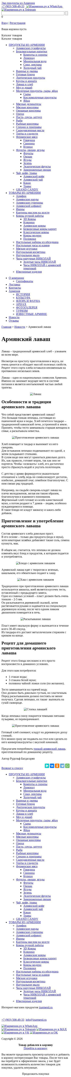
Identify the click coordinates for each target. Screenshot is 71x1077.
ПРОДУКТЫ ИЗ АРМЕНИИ (27, 44)
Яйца (26, 100)
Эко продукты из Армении (18, 3)
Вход (4, 22)
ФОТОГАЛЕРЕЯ (26, 307)
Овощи (27, 156)
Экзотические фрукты (37, 166)
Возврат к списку (12, 768)
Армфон (21, 196)
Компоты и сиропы (35, 54)
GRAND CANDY (27, 189)
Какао (27, 182)
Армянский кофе (33, 176)
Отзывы (14, 320)
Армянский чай (33, 179)
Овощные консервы (28, 110)
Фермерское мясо (27, 136)
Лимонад (29, 58)
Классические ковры (36, 232)
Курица (28, 146)
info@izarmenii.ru (36, 1019)
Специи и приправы (29, 127)
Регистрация (17, 22)
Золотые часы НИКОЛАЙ (39, 261)
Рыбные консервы (27, 123)
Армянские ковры (34, 225)
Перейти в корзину (35, 1048)
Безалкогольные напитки (31, 51)
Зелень (27, 163)
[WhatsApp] (67, 766)
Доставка (14, 284)
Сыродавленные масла (30, 130)
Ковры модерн (32, 235)
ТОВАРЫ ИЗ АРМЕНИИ (25, 192)
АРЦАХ (21, 304)
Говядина (29, 140)
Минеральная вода (34, 61)
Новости (14, 317)
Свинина (29, 143)
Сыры (27, 94)
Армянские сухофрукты (31, 48)
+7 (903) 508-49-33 (12, 6)
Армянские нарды (27, 199)
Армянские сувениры (29, 202)
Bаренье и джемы (27, 71)
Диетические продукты (30, 77)
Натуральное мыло (28, 255)
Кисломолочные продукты (40, 97)
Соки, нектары (32, 64)
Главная (6, 326)
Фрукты (28, 153)
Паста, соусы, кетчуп (29, 117)
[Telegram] (62, 766)
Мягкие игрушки (26, 248)
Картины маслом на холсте (33, 212)
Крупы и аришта (26, 81)
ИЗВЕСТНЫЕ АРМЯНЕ (31, 314)
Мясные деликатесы (28, 104)
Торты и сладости (27, 133)
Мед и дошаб (24, 87)
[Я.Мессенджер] (47, 766)
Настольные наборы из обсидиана (37, 242)
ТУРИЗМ (22, 310)
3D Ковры (29, 219)
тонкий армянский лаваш (49, 748)
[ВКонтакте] (52, 766)
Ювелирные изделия (29, 271)
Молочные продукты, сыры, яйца (37, 90)
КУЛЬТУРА (23, 297)
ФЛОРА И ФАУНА (28, 300)
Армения (14, 291)
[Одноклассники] (57, 766)
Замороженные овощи (37, 169)
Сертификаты (24, 281)
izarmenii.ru (46, 1007)
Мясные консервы (27, 107)
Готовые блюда (25, 74)
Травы (27, 186)
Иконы (20, 209)
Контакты (15, 287)
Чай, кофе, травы (26, 173)
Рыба (19, 120)
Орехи (20, 113)
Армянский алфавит (28, 205)
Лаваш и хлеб (24, 84)
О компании (16, 277)
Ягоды (27, 159)
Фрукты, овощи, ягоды (30, 150)
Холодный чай (32, 67)
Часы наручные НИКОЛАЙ (33, 258)
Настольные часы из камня (33, 245)
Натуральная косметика (30, 251)
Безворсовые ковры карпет (40, 228)
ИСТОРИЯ (23, 294)
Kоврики (29, 222)
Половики (29, 238)
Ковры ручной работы (30, 215)
